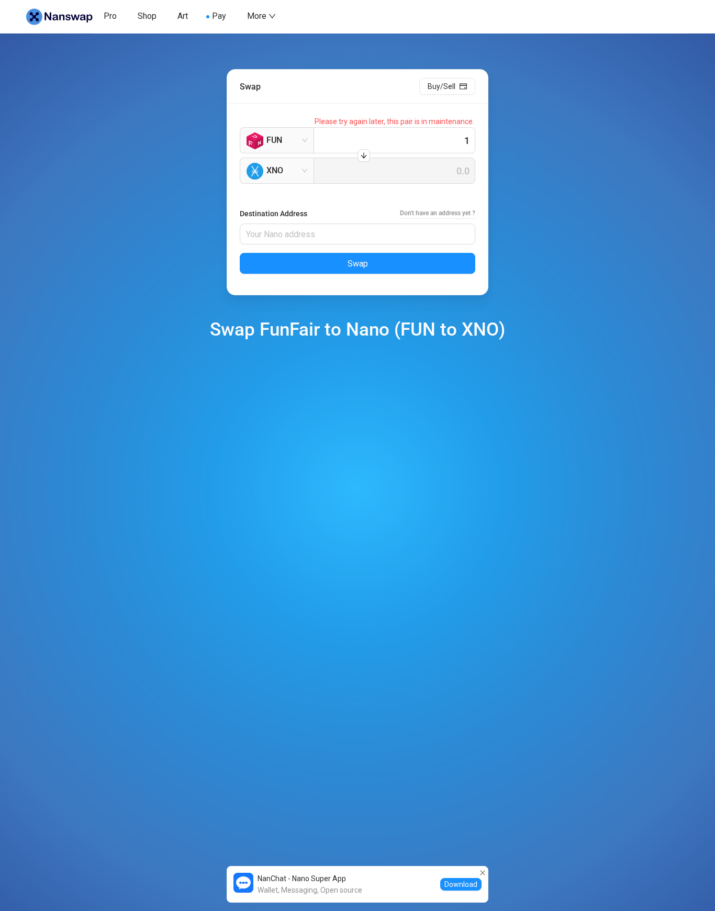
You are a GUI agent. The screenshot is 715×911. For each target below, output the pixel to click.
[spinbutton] (394, 140)
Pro (110, 16)
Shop (147, 16)
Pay (219, 16)
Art (182, 16)
